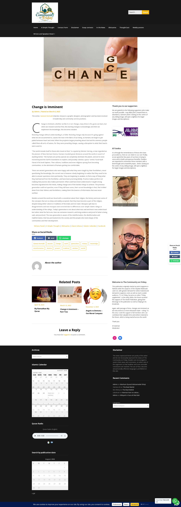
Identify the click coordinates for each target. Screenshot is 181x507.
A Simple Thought (47, 28)
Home (36, 28)
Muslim (49, 248)
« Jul (33, 493)
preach (57, 248)
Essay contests (87, 28)
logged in (67, 335)
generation (75, 243)
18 (44, 480)
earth (66, 243)
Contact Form (63, 28)
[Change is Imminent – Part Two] (70, 294)
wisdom (75, 248)
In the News (100, 28)
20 (54, 480)
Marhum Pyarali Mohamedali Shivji (133, 384)
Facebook (101, 226)
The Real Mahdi (128, 387)
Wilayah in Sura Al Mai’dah (130, 395)
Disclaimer (75, 28)
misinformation (38, 248)
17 (39, 480)
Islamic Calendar (90, 226)
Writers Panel (39, 226)
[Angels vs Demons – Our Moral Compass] (95, 295)
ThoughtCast (124, 28)
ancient (49, 243)
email (52, 238)
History (84, 243)
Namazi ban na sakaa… (131, 392)
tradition (66, 248)
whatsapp (65, 238)
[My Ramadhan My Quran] (44, 294)
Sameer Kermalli (46, 116)
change (58, 243)
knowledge (94, 243)
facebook (40, 238)
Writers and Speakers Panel (44, 34)
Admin (36, 111)
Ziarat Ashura (76, 226)
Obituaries (112, 28)
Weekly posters (138, 28)
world (83, 248)
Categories (116, 403)
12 (49, 476)
